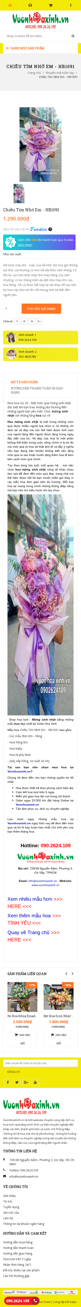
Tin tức (7, 1201)
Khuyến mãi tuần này (60, 73)
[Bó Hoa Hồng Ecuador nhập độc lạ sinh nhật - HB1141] (22, 997)
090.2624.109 (17, 1300)
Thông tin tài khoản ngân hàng (23, 1224)
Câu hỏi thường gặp (16, 1276)
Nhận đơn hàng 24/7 (17, 1265)
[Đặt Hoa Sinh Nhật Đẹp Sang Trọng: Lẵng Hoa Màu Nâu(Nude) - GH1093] (59, 997)
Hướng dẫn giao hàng (17, 1253)
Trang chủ (34, 73)
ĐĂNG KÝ (13, 1072)
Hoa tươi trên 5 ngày (17, 1259)
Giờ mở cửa (11, 1213)
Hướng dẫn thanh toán (18, 1248)
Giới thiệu (9, 1196)
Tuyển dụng (11, 1207)
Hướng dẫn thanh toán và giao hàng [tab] (37, 390)
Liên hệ (8, 1218)
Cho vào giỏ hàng (41, 309)
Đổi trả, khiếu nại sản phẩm (21, 1270)
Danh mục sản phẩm (27, 48)
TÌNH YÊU (19, 923)
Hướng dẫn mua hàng (17, 1242)
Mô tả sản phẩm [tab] (24, 382)
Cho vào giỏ (24, 1039)
